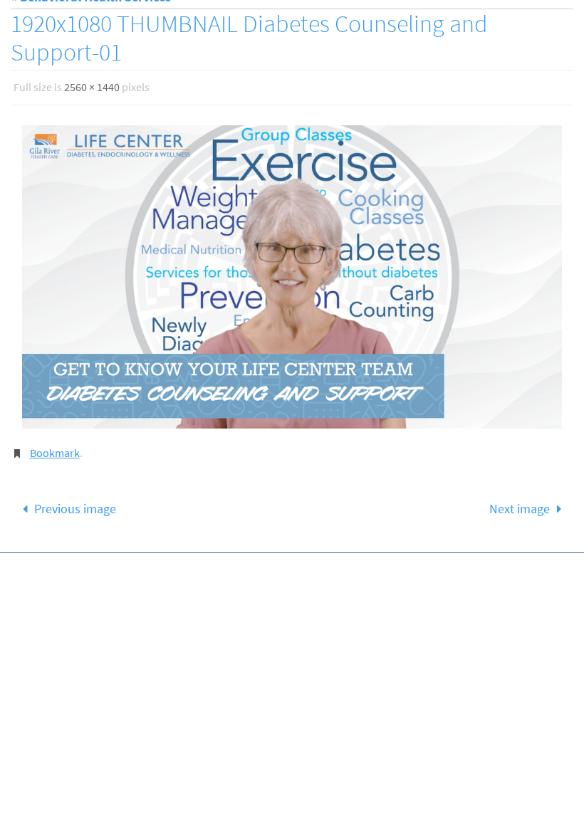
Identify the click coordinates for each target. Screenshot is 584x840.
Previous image (75, 501)
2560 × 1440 (92, 85)
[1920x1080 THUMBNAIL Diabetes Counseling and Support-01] (292, 273)
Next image (519, 501)
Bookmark (55, 448)
